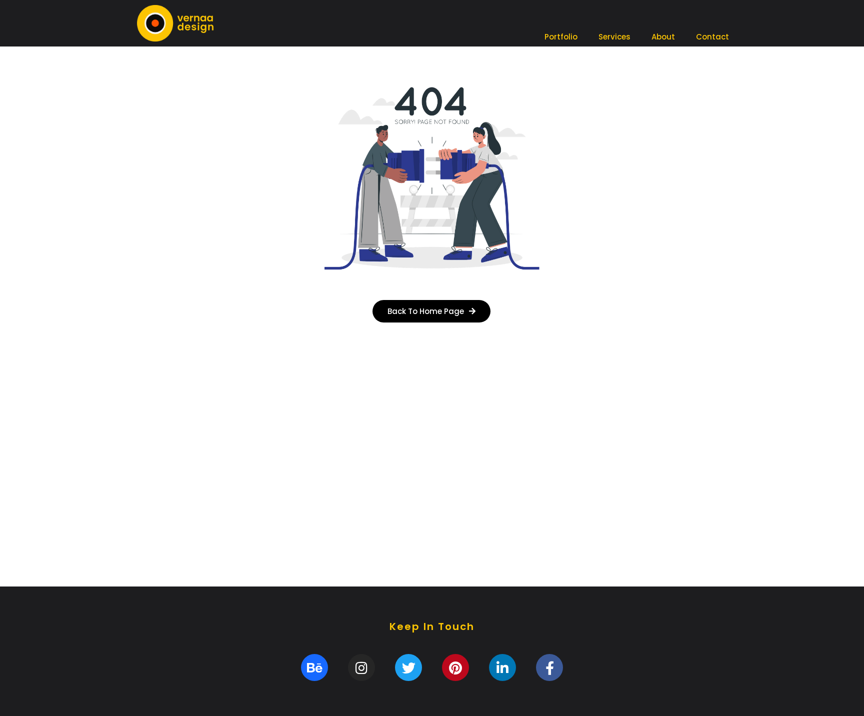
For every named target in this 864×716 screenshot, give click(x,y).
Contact (712, 37)
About (663, 37)
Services (614, 37)
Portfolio (561, 37)
